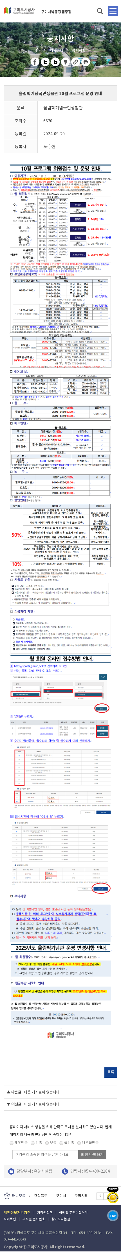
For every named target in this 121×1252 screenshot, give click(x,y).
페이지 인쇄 (85, 62)
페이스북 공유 (35, 62)
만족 (38, 1142)
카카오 (112, 1195)
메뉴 (113, 11)
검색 (100, 11)
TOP (113, 1216)
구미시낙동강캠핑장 (56, 12)
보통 (53, 1142)
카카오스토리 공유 (65, 62)
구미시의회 (61, 1195)
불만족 (69, 1142)
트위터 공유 (45, 62)
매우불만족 (90, 1142)
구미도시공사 (19, 13)
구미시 (39, 1195)
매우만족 (21, 1142)
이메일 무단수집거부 (73, 1212)
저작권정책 (45, 1212)
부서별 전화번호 (34, 1219)
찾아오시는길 (60, 1219)
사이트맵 (10, 1219)
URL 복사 (75, 62)
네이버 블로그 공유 (55, 62)
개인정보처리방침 (17, 1212)
